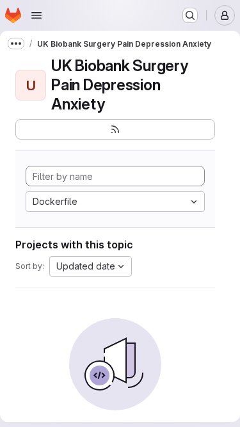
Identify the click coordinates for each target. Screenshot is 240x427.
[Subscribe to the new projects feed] (115, 129)
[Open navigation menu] (36, 15)
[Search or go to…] (190, 15)
